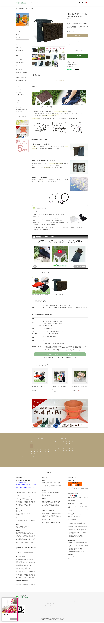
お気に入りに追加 (77, 50)
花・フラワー (18, 44)
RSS (60, 597)
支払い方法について (48, 599)
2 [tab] (22, 26)
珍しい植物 (18, 37)
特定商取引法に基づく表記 (72, 62)
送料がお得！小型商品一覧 (21, 80)
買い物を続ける (70, 66)
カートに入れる (77, 55)
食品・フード (18, 47)
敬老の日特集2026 (19, 92)
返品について (69, 61)
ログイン (75, 599)
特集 (37, 2)
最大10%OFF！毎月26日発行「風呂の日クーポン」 (22, 73)
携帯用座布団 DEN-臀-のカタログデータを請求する (60, 354)
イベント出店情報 (19, 111)
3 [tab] (23, 26)
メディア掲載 (18, 113)
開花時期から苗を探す (20, 62)
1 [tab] (20, 26)
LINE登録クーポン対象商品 (21, 77)
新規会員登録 (76, 597)
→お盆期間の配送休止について (28, 461)
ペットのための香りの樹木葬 (21, 116)
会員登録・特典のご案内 (20, 98)
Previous (33, 30)
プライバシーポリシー (49, 605)
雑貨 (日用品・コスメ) (23, 8)
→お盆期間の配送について (21, 482)
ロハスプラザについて (20, 89)
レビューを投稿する (60, 80)
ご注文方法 (18, 100)
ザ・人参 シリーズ (19, 59)
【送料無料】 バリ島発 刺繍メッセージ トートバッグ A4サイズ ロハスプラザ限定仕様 (60, 388)
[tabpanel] (22, 19)
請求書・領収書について (49, 601)
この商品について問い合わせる (73, 64)
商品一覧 (30, 2)
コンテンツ (44, 2)
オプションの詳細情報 (78, 35)
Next (63, 30)
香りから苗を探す (19, 69)
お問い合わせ (76, 601)
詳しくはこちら (14, 618)
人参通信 (17, 102)
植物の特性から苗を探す (20, 65)
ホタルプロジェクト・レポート (21, 104)
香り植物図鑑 (18, 107)
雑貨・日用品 (31, 8)
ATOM (63, 597)
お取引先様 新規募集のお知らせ (21, 109)
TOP (17, 8)
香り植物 (17, 34)
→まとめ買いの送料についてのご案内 (23, 505)
